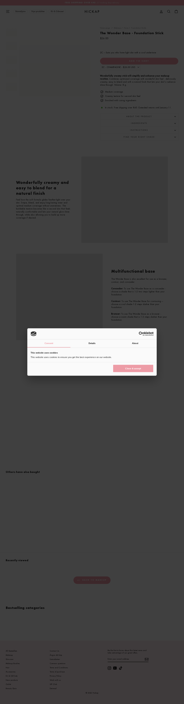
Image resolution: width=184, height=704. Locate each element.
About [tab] (135, 343)
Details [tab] (92, 343)
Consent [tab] (49, 343)
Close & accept (133, 368)
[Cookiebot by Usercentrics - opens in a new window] (141, 334)
